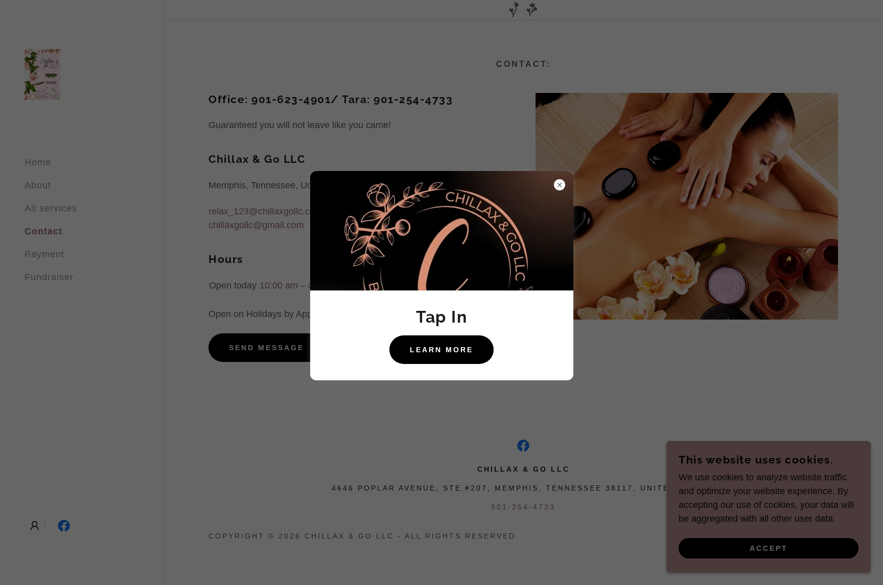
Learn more (441, 350)
